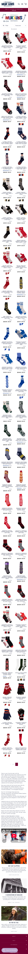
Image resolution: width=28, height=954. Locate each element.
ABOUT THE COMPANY (14, 902)
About (14, 936)
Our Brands (14, 944)
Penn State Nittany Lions (21, 801)
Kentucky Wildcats (19, 788)
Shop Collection (14, 874)
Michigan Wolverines (6, 793)
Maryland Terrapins (18, 789)
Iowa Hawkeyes (5, 788)
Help (14, 940)
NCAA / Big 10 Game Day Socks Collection (11, 774)
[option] (14, 10)
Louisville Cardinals (5, 789)
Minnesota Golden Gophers (20, 793)
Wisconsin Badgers (8, 802)
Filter (6, 25)
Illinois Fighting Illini (5, 786)
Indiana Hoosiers (15, 786)
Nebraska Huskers (11, 794)
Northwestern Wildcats (6, 796)
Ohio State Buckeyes (19, 796)
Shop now (14, 931)
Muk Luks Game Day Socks (12, 820)
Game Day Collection (15, 810)
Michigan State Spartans (13, 792)
